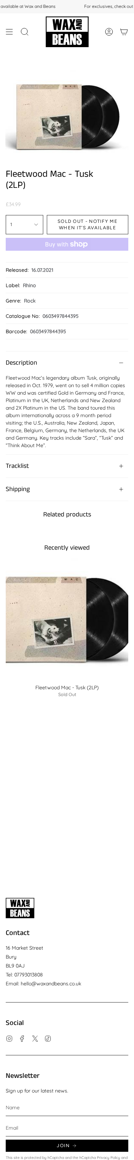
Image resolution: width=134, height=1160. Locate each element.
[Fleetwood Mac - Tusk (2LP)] (67, 619)
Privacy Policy (108, 1157)
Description (21, 363)
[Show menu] (9, 31)
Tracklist (17, 466)
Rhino (29, 285)
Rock (30, 301)
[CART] (123, 31)
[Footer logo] (20, 908)
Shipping (18, 489)
